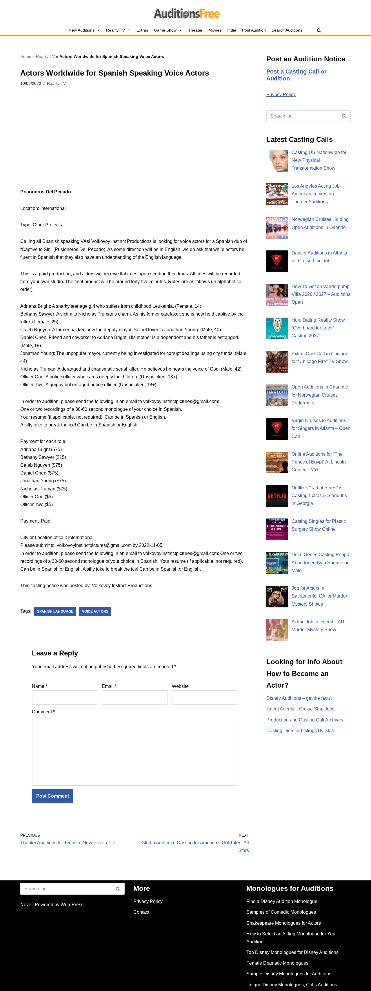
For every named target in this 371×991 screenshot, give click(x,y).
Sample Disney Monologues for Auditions (288, 973)
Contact (141, 912)
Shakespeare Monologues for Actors (283, 923)
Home (25, 56)
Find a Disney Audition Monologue (281, 901)
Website (180, 686)
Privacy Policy (281, 94)
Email (109, 686)
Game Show (165, 30)
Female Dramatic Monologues (277, 963)
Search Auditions (287, 30)
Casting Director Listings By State (300, 730)
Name (39, 686)
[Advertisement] (134, 145)
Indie (231, 30)
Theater (195, 30)
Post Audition (254, 30)
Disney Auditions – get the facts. (299, 698)
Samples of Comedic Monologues (281, 912)
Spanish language (55, 611)
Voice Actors (95, 611)
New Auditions (81, 30)
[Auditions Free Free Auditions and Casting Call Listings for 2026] (185, 12)
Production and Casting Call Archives (304, 719)
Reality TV (115, 30)
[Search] (319, 30)
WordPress (72, 904)
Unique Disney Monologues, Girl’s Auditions (291, 984)
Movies (214, 30)
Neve (25, 904)
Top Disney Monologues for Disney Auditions (292, 952)
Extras (142, 30)
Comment (43, 711)
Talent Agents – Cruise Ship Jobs (300, 708)
